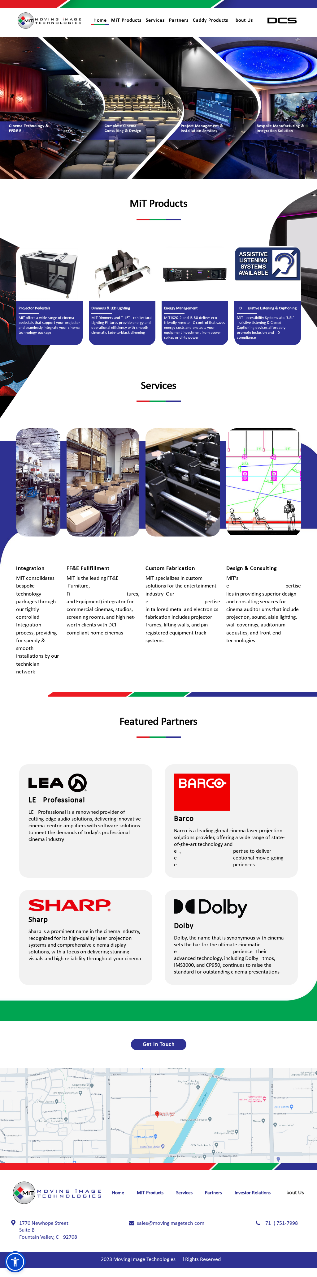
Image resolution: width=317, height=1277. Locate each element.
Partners (179, 20)
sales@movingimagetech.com (170, 1223)
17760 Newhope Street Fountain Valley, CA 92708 (48, 1230)
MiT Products (126, 20)
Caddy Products (210, 20)
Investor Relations (253, 1192)
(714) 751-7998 (281, 1223)
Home (100, 20)
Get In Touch (159, 1044)
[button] (15, 1262)
